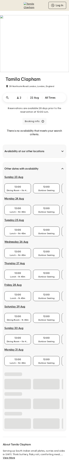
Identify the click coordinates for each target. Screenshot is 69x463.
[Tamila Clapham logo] (34, 5)
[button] (34, 97)
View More (9, 457)
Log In (59, 5)
